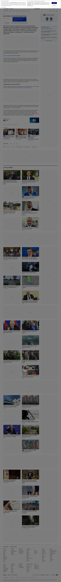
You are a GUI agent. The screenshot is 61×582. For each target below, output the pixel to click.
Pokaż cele (54, 5)
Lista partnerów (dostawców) (30, 5)
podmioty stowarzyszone (13, 2)
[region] (30, 4)
